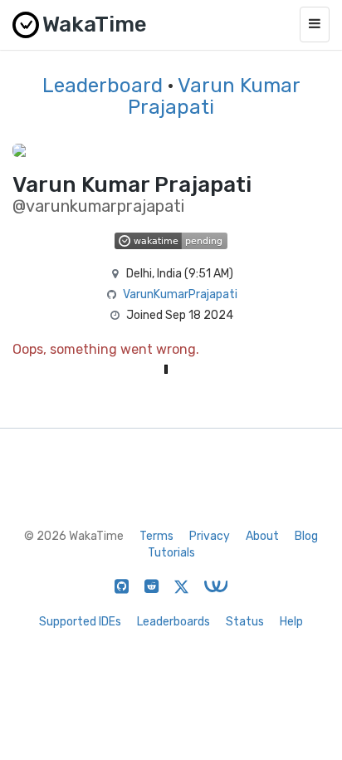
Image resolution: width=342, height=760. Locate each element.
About (262, 536)
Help (291, 622)
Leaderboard (102, 85)
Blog (306, 536)
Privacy (209, 536)
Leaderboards (173, 622)
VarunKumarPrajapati (180, 294)
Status (245, 622)
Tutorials (171, 553)
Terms (156, 536)
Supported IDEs (80, 622)
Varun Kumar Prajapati (214, 96)
